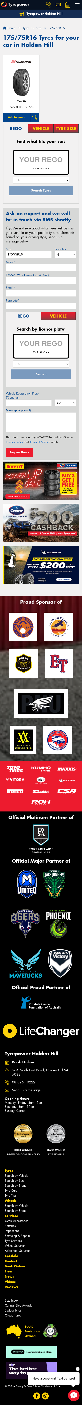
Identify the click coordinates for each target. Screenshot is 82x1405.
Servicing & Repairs (17, 1236)
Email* (10, 288)
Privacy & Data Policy (27, 1386)
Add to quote (16, 117)
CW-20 (21, 101)
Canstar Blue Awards (18, 1305)
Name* (11, 262)
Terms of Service (40, 442)
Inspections (12, 1231)
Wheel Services (15, 1246)
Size (8, 249)
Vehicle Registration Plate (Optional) (22, 395)
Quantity (60, 249)
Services (11, 1216)
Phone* (27, 275)
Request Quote (19, 452)
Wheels (11, 1201)
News (9, 1276)
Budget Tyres (13, 1310)
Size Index (11, 1301)
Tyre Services (13, 1241)
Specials (11, 1256)
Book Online (15, 1266)
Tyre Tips (10, 1196)
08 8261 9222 (23, 1082)
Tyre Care (11, 1191)
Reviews (11, 1287)
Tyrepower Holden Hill (44, 13)
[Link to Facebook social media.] (36, 1395)
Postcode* (12, 301)
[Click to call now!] (48, 5)
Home (10, 28)
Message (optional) (18, 410)
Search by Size (14, 1181)
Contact (11, 1261)
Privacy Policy (14, 442)
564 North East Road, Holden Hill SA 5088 (40, 1072)
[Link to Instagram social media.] (45, 1395)
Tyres (9, 1170)
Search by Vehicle (16, 1176)
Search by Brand (16, 1186)
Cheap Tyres (13, 1315)
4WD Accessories (16, 1221)
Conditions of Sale (50, 1386)
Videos (10, 1282)
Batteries (10, 1226)
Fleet (8, 1271)
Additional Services (17, 1251)
